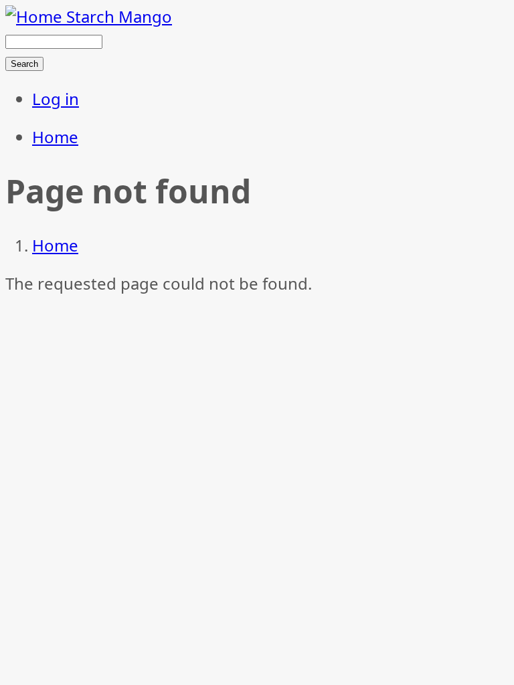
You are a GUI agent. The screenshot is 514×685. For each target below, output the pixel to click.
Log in (55, 99)
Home (55, 137)
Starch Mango (119, 16)
